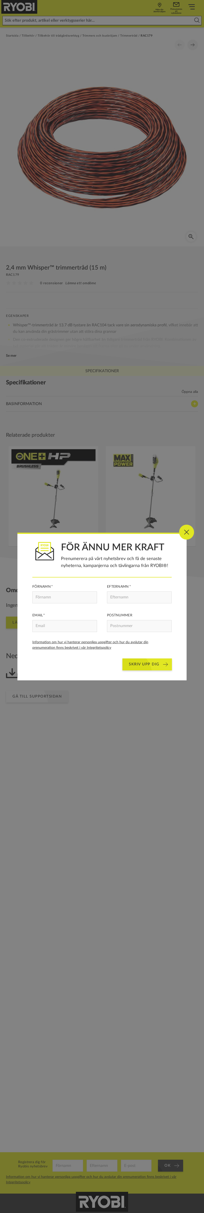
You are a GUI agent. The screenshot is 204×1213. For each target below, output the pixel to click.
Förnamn (41, 586)
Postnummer (119, 615)
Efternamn (118, 586)
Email (37, 615)
